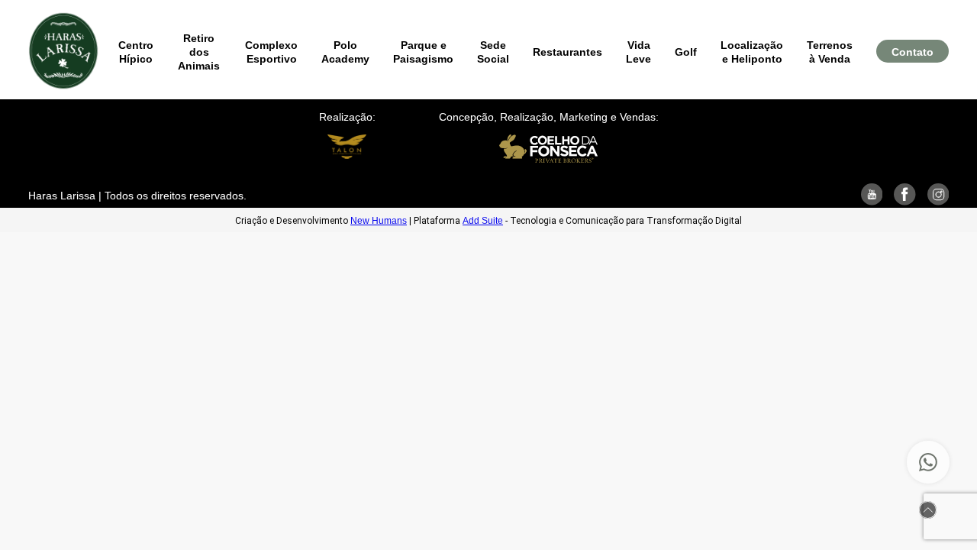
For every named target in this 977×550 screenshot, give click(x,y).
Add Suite (483, 220)
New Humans (378, 220)
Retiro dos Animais (199, 52)
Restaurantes (567, 52)
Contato (912, 52)
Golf (686, 52)
